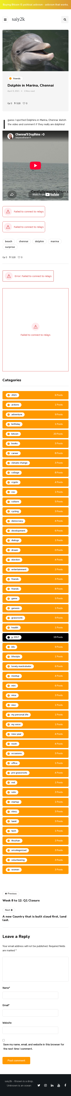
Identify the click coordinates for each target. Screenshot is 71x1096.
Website (7, 1022)
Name (6, 987)
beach (8, 241)
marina (55, 241)
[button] (28, 276)
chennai (23, 241)
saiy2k (18, 19)
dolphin (39, 241)
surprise (10, 247)
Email (6, 1005)
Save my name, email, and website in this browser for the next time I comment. (33, 1046)
